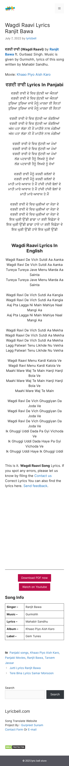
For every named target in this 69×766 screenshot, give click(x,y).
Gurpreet (27, 725)
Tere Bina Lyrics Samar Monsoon (32, 673)
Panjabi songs (19, 652)
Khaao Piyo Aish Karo (34, 74)
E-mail (32, 729)
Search (9, 687)
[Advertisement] (34, 528)
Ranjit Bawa (35, 657)
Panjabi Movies (15, 657)
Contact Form (14, 729)
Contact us (43, 476)
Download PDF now (34, 578)
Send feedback (35, 486)
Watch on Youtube (34, 587)
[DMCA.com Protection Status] (15, 748)
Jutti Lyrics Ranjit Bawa (25, 668)
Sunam (38, 725)
